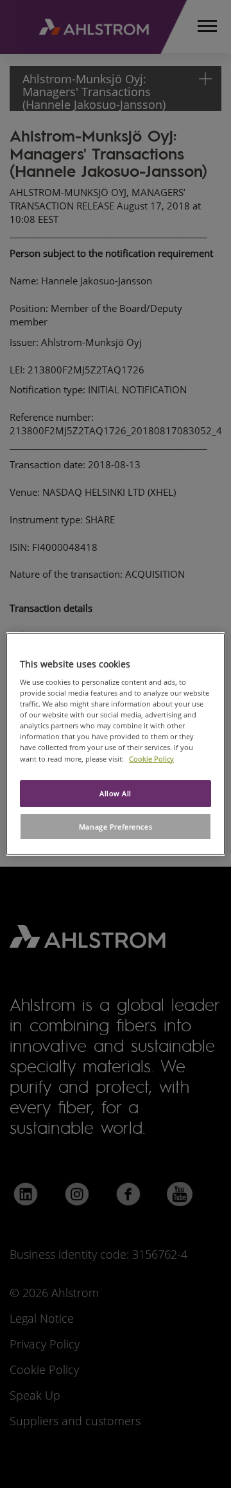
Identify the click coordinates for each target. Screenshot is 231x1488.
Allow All (115, 793)
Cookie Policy (151, 759)
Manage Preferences (115, 826)
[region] (115, 744)
